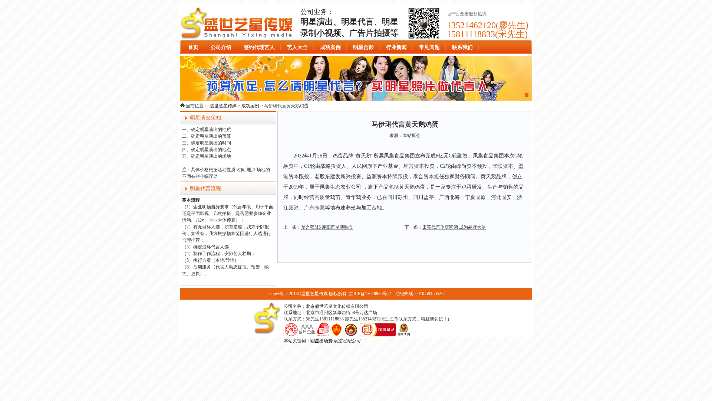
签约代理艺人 (259, 47)
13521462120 (471, 25)
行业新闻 (396, 47)
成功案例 (330, 47)
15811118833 (471, 34)
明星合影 (363, 47)
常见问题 (429, 47)
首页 (193, 47)
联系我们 (462, 47)
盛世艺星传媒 (236, 23)
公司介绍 (221, 47)
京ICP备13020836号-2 (370, 293)
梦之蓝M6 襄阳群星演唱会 (327, 227)
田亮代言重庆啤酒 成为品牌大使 (454, 227)
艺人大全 (297, 47)
